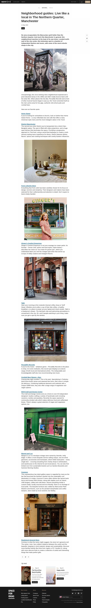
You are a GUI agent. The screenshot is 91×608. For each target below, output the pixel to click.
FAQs (34, 602)
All (39, 7)
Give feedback (89, 483)
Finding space (24, 597)
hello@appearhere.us (77, 590)
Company (35, 593)
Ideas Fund (36, 595)
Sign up (87, 1)
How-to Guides (46, 599)
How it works (73, 1)
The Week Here (60, 578)
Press (34, 599)
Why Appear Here (25, 593)
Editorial (44, 7)
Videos (51, 7)
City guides (45, 602)
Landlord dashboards (26, 599)
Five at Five (35, 582)
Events (44, 597)
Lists (23, 28)
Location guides (16, 1)
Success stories (46, 595)
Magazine (23, 1)
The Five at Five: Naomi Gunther (36, 571)
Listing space (24, 595)
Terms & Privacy (79, 602)
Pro (22, 602)
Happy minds (61, 570)
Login (81, 1)
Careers (35, 597)
